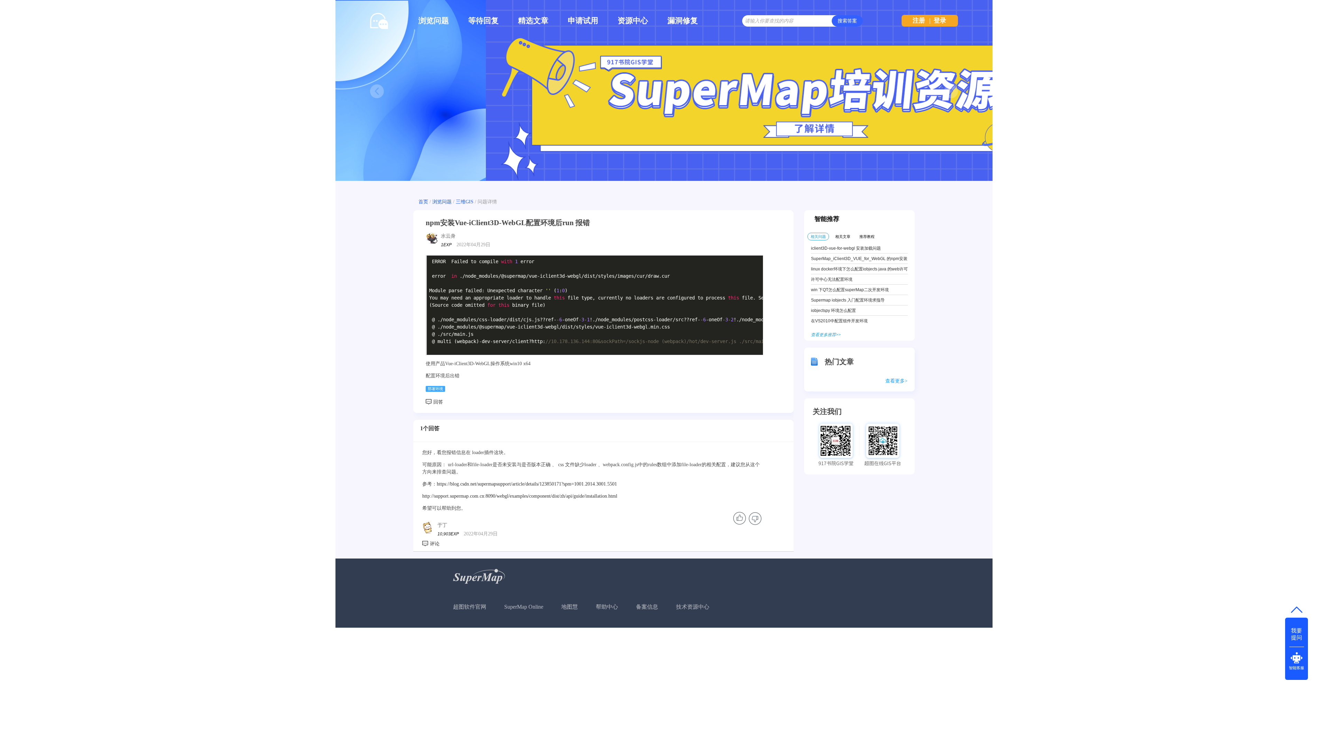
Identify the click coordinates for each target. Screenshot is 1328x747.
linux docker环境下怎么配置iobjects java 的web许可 (859, 269)
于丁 (442, 525)
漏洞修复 (682, 20)
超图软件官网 (469, 607)
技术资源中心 (692, 607)
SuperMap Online (523, 607)
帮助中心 (607, 607)
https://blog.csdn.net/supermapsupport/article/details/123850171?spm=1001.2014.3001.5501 (527, 484)
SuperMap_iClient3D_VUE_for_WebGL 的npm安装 (859, 258)
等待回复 (483, 20)
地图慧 (569, 607)
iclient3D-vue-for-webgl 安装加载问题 (846, 248)
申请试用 (583, 20)
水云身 (448, 236)
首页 (423, 201)
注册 (919, 20)
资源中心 (633, 20)
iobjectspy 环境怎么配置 (833, 310)
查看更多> (896, 381)
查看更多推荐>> (826, 334)
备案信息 (647, 607)
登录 (940, 20)
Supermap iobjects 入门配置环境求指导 (848, 300)
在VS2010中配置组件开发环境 (839, 321)
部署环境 (435, 389)
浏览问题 (433, 20)
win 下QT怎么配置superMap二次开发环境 (850, 289)
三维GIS (464, 201)
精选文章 (533, 20)
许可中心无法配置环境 (831, 279)
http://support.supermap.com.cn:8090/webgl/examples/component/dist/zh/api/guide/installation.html (519, 496)
